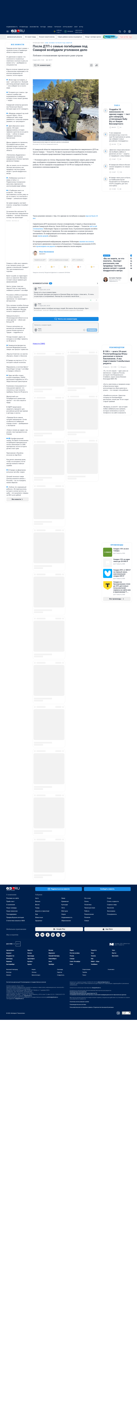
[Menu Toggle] (7, 31)
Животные (39, 766)
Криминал (65, 750)
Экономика (111, 760)
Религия (87, 766)
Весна (37, 753)
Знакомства (34, 27)
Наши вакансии (12, 760)
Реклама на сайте (12, 747)
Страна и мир (112, 753)
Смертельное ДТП (39, 260)
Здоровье (38, 770)
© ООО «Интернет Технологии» (15, 862)
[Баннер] (110, 37)
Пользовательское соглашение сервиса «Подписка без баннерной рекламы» (92, 856)
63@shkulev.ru (28, 844)
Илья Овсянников (46, 252)
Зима (63, 747)
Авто (37, 747)
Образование (66, 770)
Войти (40, 330)
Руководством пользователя (78, 841)
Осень (86, 750)
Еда (36, 763)
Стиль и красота (113, 750)
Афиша (49, 27)
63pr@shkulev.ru (96, 836)
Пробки (69, 31)
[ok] (48, 784)
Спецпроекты (112, 763)
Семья (86, 770)
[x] (58, 784)
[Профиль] (129, 31)
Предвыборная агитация (15, 766)
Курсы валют (68, 27)
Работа (86, 760)
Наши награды (11, 757)
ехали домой (43, 236)
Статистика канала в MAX (15, 770)
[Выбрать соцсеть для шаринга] (97, 65)
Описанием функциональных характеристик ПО (83, 842)
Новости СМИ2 (39, 344)
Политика (87, 753)
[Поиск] (119, 31)
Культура (64, 753)
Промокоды (23, 27)
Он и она (87, 747)
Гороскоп (57, 27)
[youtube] (63, 784)
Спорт (109, 747)
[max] (53, 784)
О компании (10, 753)
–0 (96, 300)
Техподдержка (11, 763)
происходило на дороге (45, 246)
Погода (43, 27)
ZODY (76, 27)
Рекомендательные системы (78, 853)
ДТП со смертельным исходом (58, 260)
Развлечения (89, 763)
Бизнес (37, 750)
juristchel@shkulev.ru (52, 846)
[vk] (42, 784)
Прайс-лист (10, 750)
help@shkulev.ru (19, 847)
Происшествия (89, 757)
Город (37, 757)
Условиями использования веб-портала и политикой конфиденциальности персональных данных (98, 843)
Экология (110, 757)
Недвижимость (12, 27)
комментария (43, 65)
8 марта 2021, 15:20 (38, 60)
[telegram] (37, 784)
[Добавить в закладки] (91, 65)
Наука (63, 763)
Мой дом (64, 760)
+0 (90, 300)
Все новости (17, 44)
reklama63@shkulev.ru (103, 831)
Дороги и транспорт (42, 760)
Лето (63, 757)
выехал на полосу (86, 241)
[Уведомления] (124, 31)
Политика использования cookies (79, 850)
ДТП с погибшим (77, 260)
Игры (81, 27)
